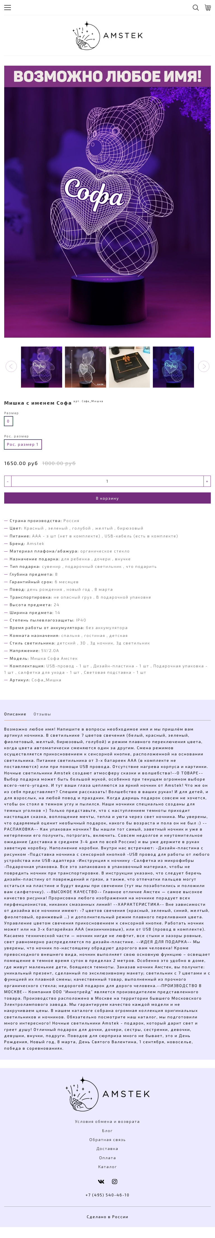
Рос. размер (16, 436)
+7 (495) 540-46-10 (107, 1194)
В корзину (107, 498)
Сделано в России (107, 1216)
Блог (107, 1130)
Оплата (107, 1157)
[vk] (101, 1181)
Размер (11, 413)
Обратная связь (107, 1139)
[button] (11, 366)
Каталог (107, 1166)
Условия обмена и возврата (107, 1121)
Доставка (107, 1148)
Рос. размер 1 (23, 444)
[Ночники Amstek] (107, 35)
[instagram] (115, 1181)
